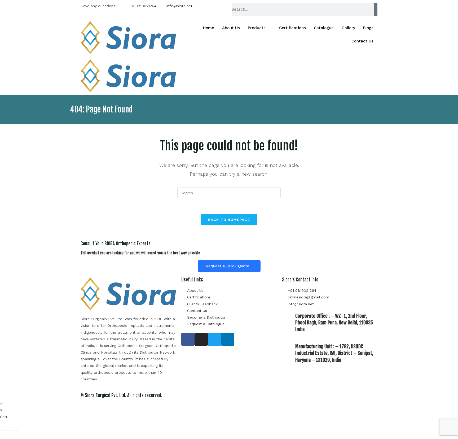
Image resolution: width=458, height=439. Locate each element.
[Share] (12, 430)
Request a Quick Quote (227, 266)
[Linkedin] (227, 339)
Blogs (368, 27)
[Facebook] (188, 339)
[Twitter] (214, 339)
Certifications (292, 27)
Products (257, 27)
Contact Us (362, 41)
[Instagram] (201, 339)
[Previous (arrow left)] (2, 436)
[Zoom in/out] (2, 430)
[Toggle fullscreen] (7, 430)
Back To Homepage (229, 220)
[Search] (375, 9)
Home (208, 27)
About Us (231, 27)
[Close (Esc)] (17, 430)
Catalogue (324, 27)
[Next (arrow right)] (7, 436)
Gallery (348, 27)
